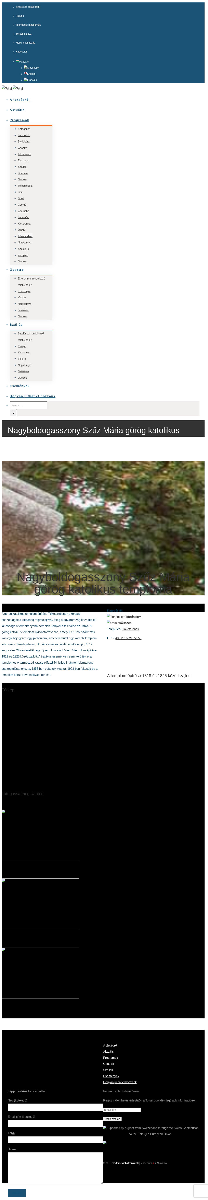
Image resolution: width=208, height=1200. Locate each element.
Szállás (108, 1070)
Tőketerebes (130, 629)
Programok (110, 1057)
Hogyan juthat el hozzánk (120, 1082)
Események (111, 1076)
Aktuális (108, 1051)
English (31, 73)
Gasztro (108, 1063)
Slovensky (33, 67)
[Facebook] (143, 1169)
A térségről (110, 1045)
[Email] (158, 1169)
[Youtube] (150, 1169)
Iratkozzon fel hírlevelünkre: (121, 1091)
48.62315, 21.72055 (128, 638)
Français (32, 80)
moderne (125, 1163)
